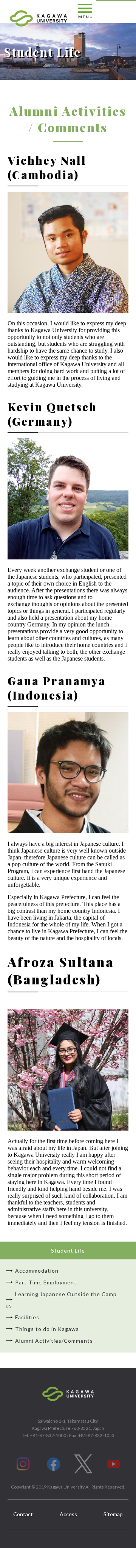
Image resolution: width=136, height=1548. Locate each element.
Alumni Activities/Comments (54, 1340)
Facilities (27, 1317)
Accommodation (37, 1270)
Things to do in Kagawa (47, 1329)
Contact (23, 1514)
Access (68, 1514)
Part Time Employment (46, 1282)
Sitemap (113, 1514)
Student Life (68, 1250)
